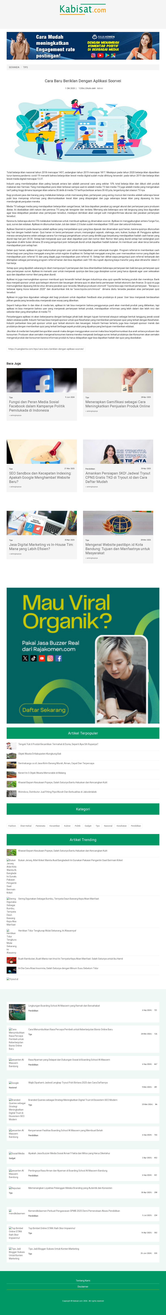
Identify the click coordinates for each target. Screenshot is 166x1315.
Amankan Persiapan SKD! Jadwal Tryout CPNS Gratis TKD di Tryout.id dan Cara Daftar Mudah (117, 477)
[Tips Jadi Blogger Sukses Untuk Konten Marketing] (17, 1253)
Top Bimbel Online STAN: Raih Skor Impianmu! (51, 1228)
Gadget (88, 826)
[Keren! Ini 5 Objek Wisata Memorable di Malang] (14, 774)
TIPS (25, 67)
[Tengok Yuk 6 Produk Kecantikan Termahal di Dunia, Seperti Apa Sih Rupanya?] (14, 746)
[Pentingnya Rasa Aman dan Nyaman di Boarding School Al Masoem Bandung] (17, 1173)
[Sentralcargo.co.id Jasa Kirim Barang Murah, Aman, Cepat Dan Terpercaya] (14, 764)
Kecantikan (55, 826)
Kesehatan (122, 826)
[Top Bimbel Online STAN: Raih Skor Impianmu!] (17, 1232)
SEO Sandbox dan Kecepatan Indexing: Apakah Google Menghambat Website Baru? (40, 477)
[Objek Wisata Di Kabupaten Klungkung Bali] (14, 755)
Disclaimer (83, 1286)
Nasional (108, 826)
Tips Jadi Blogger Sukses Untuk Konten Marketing (53, 1249)
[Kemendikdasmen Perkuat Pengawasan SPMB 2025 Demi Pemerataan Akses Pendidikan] (17, 1212)
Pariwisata (40, 826)
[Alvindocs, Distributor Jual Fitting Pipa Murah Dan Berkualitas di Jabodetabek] (14, 793)
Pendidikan (90, 469)
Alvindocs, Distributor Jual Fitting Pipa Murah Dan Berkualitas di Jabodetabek (57, 792)
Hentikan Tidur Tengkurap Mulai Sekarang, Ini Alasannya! (47, 930)
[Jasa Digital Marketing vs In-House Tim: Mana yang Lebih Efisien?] (42, 528)
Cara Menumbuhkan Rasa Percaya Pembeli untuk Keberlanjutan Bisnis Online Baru (70, 1029)
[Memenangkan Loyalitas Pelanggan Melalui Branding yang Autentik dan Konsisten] (15, 1188)
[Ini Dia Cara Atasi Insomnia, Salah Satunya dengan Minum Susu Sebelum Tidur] (14, 969)
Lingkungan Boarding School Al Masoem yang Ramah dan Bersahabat (64, 1005)
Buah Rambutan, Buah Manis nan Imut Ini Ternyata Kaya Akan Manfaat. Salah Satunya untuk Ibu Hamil (70, 958)
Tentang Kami (83, 1280)
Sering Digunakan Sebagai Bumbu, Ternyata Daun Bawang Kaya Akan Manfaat (58, 898)
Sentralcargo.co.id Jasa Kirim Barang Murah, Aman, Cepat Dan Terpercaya (56, 763)
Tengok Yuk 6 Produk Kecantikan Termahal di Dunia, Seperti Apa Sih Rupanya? (58, 744)
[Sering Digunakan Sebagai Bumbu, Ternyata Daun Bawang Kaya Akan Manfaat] (12, 911)
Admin (100, 88)
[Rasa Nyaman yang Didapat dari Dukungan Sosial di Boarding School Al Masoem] (17, 1063)
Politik (77, 826)
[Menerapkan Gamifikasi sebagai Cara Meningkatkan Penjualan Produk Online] (118, 391)
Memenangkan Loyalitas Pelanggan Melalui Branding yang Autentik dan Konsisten (70, 1188)
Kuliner (67, 826)
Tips (11, 397)
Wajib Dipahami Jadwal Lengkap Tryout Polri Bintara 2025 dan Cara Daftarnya (68, 1082)
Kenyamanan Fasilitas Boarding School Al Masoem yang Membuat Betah (65, 1130)
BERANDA (14, 67)
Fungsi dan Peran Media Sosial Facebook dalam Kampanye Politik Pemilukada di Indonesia (37, 406)
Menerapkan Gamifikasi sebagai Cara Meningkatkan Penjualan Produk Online (117, 404)
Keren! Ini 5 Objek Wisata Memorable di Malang (42, 773)
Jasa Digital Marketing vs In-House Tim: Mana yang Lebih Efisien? (41, 547)
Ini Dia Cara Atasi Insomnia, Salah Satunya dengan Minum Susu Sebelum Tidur (58, 968)
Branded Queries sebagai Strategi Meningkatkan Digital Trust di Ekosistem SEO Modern (72, 1100)
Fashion (12, 826)
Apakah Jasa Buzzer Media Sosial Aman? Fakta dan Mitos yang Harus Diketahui (69, 1153)
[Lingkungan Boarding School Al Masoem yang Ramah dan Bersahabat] (19, 1012)
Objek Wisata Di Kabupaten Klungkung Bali (39, 753)
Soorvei (19, 229)
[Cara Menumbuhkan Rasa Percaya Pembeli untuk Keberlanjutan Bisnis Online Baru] (17, 1039)
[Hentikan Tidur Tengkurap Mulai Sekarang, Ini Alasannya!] (12, 941)
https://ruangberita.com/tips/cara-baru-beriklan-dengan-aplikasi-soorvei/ (46, 349)
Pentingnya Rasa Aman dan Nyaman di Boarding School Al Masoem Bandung (67, 1170)
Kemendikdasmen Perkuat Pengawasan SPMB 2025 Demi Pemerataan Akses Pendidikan (74, 1211)
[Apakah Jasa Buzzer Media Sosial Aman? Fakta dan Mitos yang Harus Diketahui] (16, 1153)
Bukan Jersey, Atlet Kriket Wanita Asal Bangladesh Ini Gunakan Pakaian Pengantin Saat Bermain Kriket (70, 860)
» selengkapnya (15, 415)
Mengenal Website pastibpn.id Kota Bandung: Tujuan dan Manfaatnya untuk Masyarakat (117, 549)
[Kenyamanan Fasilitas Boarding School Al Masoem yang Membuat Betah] (17, 1133)
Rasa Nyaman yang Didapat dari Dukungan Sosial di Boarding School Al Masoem (69, 1059)
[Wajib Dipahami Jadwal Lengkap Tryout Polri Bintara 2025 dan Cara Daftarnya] (14, 1082)
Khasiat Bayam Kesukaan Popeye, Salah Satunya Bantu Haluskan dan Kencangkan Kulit (62, 782)
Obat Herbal (25, 826)
